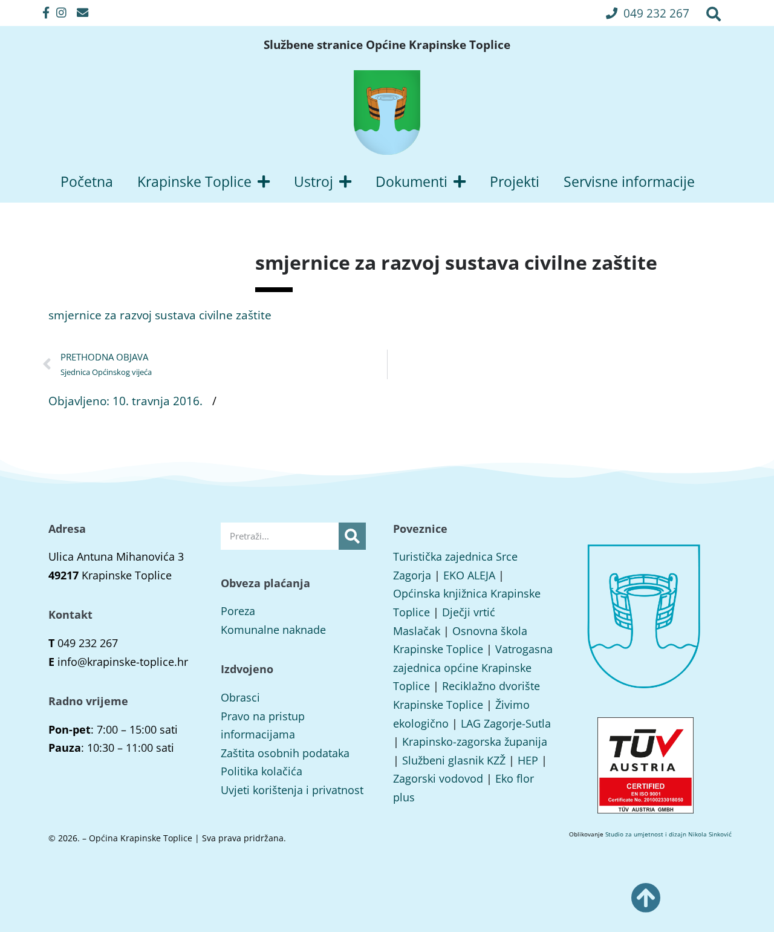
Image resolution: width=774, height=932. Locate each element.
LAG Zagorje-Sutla (506, 723)
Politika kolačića (261, 771)
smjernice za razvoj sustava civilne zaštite (160, 315)
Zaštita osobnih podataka (285, 753)
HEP (528, 760)
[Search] (352, 536)
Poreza (238, 611)
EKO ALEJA (469, 575)
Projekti (514, 181)
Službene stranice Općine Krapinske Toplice (387, 45)
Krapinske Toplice (194, 181)
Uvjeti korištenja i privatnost (292, 790)
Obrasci (240, 697)
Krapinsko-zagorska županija (474, 741)
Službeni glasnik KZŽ (454, 760)
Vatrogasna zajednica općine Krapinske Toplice (473, 667)
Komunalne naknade (273, 629)
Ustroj (313, 181)
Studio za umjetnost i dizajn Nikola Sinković (668, 834)
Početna (86, 181)
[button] (647, 13)
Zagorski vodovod (438, 778)
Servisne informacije (629, 181)
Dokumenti (411, 181)
